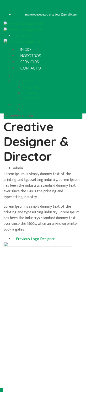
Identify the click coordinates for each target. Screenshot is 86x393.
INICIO (25, 49)
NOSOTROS (30, 55)
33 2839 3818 (25, 36)
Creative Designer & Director (36, 141)
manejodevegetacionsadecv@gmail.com (51, 14)
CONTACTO (30, 68)
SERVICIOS (29, 61)
